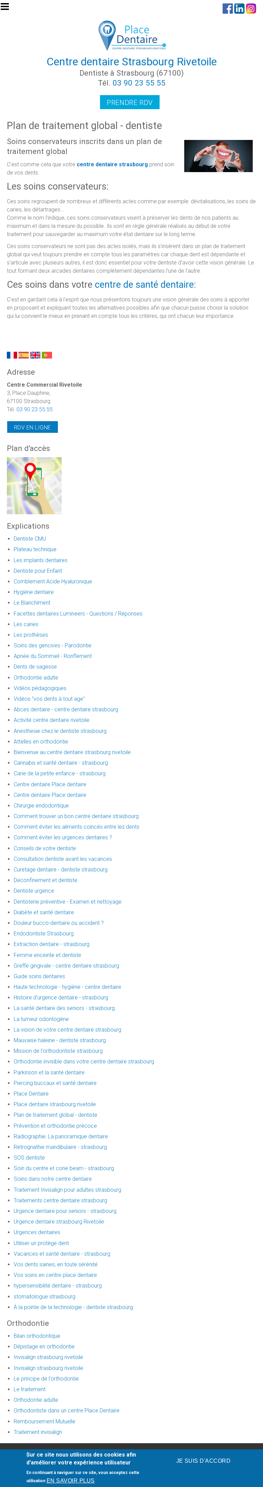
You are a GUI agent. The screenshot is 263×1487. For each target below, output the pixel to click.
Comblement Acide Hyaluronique (53, 581)
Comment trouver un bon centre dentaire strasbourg (76, 816)
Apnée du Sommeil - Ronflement (53, 656)
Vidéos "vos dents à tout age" (49, 699)
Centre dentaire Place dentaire (50, 784)
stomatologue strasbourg (44, 1296)
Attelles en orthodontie (41, 741)
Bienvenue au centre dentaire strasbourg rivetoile (72, 752)
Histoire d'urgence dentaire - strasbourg (61, 997)
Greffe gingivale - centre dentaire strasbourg (66, 965)
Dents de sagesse (35, 666)
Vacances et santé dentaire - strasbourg (62, 1254)
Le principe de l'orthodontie (46, 1378)
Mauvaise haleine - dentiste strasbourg (60, 1040)
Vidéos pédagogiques (40, 688)
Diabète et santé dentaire (44, 912)
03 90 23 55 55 (139, 82)
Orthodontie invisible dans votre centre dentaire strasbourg (84, 1061)
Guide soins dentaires (39, 976)
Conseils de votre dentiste (45, 848)
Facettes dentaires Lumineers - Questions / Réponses (78, 613)
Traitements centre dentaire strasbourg (60, 1200)
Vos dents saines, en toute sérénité (56, 1264)
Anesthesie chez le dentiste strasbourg (60, 731)
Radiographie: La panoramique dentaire (61, 1136)
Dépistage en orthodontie (44, 1346)
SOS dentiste (29, 1157)
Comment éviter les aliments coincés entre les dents (76, 827)
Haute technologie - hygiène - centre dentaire (67, 987)
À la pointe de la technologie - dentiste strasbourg (73, 1307)
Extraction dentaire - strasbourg (51, 944)
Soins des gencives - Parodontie (52, 645)
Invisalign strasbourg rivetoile (48, 1357)
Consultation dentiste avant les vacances (63, 859)
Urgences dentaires (37, 1232)
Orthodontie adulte (36, 677)
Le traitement (30, 1389)
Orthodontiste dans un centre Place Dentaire (67, 1410)
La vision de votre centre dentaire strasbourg (67, 1029)
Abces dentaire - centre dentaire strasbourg (66, 709)
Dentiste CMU (30, 538)
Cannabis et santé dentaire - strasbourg (61, 763)
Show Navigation (8, 8)
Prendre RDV (130, 103)
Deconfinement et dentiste (45, 880)
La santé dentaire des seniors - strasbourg (64, 1008)
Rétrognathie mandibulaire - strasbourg (60, 1147)
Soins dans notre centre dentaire (53, 1179)
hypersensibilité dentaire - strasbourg (58, 1285)
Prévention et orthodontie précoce (55, 1126)
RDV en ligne (32, 427)
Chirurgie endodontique (41, 805)
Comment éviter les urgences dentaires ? (63, 837)
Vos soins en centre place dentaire (55, 1275)
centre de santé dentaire (144, 284)
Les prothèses (31, 635)
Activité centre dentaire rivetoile (51, 720)
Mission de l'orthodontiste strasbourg (58, 1051)
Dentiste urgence (34, 891)
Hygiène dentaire (34, 592)
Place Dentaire (31, 1093)
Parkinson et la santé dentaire (49, 1072)
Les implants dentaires (40, 560)
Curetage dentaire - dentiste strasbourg (61, 869)
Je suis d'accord (203, 1461)
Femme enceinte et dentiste (47, 955)
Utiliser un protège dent (41, 1243)
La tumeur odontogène (41, 1019)
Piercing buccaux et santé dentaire (55, 1083)
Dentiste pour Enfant (38, 571)
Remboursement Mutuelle (44, 1421)
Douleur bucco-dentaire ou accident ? (59, 923)
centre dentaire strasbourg (112, 164)
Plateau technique (35, 549)
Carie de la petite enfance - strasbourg (59, 773)
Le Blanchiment (32, 602)
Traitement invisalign (38, 1432)
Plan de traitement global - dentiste (55, 1115)
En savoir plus (71, 1481)
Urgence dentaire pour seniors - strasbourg (65, 1211)
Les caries (26, 624)
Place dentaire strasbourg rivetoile (55, 1104)
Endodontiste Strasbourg (44, 933)
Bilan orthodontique (37, 1336)
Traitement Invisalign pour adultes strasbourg (67, 1190)
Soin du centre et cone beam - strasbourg (64, 1168)
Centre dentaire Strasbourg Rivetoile (132, 61)
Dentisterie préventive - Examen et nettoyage (68, 901)
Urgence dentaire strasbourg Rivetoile (59, 1221)
